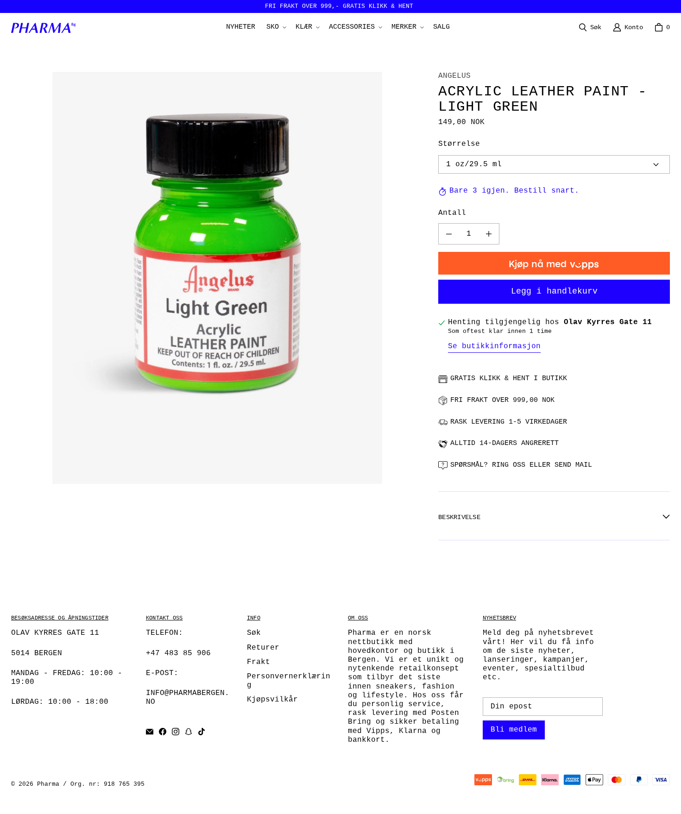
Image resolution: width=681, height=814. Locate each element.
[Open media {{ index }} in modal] (217, 278)
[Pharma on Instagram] (175, 731)
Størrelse (459, 144)
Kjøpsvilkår (272, 699)
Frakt (258, 662)
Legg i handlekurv (554, 291)
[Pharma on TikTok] (201, 731)
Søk (254, 633)
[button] (275, 27)
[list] (217, 278)
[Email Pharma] (149, 731)
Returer (263, 648)
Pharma (48, 784)
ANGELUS (454, 76)
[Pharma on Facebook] (162, 731)
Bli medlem (514, 730)
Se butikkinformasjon (494, 346)
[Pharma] (46, 27)
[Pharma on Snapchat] (188, 731)
